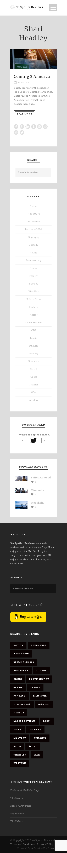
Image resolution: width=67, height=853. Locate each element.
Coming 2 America (32, 76)
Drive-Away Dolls (20, 806)
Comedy (33, 245)
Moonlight (37, 502)
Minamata (37, 490)
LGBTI (33, 330)
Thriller (33, 384)
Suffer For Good (41, 477)
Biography (33, 237)
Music (33, 338)
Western (34, 400)
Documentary (33, 260)
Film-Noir (33, 291)
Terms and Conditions (22, 844)
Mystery (33, 353)
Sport (33, 377)
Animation (33, 221)
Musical (33, 346)
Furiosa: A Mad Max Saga (25, 790)
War (33, 392)
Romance (33, 361)
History (33, 307)
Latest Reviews (33, 322)
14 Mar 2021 (24, 82)
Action (33, 206)
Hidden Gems (33, 299)
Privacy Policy (45, 844)
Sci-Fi (33, 369)
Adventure (33, 214)
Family (33, 276)
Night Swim (17, 813)
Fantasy (33, 283)
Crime (33, 252)
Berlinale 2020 (33, 229)
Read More (24, 114)
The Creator (17, 798)
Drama (33, 268)
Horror (33, 314)
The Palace (16, 821)
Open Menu (53, 7)
